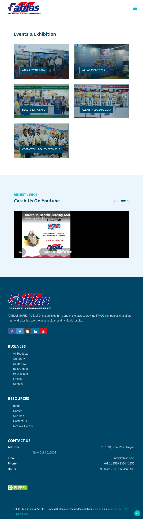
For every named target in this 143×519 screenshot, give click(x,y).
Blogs (16, 405)
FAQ (125, 509)
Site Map (18, 416)
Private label (21, 373)
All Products (20, 353)
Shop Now (19, 363)
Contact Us (20, 421)
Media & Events (23, 426)
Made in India (114, 509)
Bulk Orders (20, 368)
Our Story (19, 358)
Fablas (17, 378)
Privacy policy (21, 514)
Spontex (18, 383)
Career (17, 410)
